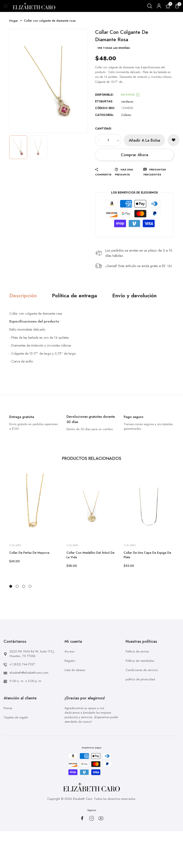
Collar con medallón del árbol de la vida (90, 554)
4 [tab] (30, 586)
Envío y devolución (134, 295)
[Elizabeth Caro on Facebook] (82, 818)
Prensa (8, 708)
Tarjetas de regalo (16, 717)
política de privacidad (140, 679)
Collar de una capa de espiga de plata (147, 554)
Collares (126, 115)
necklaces (127, 102)
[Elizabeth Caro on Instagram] (91, 818)
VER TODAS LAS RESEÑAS (113, 48)
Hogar (13, 21)
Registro (70, 660)
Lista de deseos (75, 670)
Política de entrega (74, 295)
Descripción (23, 295)
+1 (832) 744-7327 (22, 664)
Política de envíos (137, 651)
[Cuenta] (159, 6)
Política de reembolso (140, 660)
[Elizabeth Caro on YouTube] (100, 818)
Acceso (69, 651)
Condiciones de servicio (142, 670)
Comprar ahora (134, 155)
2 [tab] (17, 586)
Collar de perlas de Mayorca (29, 552)
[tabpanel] (34, 520)
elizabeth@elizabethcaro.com (29, 672)
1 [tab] (10, 586)
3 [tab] (23, 586)
